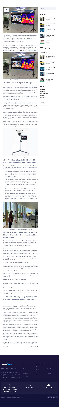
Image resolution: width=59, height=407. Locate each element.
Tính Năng (26, 3)
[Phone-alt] (56, 397)
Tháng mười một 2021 (44, 93)
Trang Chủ (15, 3)
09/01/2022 (48, 25)
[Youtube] (51, 397)
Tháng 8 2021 (42, 95)
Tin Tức (37, 3)
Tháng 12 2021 (42, 91)
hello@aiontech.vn (48, 388)
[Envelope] (54, 397)
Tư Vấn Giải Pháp (48, 3)
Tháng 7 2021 (42, 97)
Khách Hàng (31, 3)
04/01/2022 (48, 42)
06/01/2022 (48, 30)
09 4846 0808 (29, 388)
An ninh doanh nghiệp (44, 105)
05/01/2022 (48, 36)
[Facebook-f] (48, 397)
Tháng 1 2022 (42, 89)
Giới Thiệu (21, 3)
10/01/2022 (48, 19)
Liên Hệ (41, 3)
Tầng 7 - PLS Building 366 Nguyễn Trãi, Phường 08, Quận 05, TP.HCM (10, 389)
